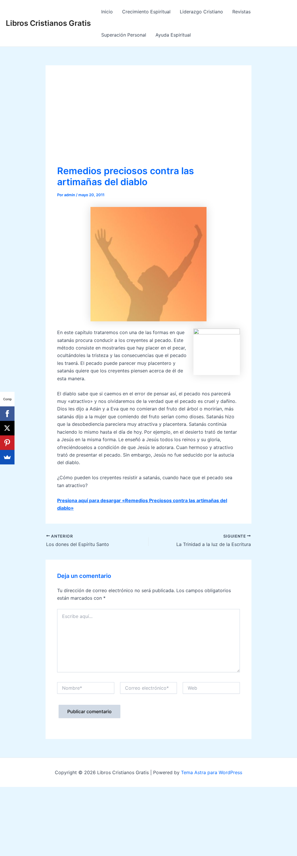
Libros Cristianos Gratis (48, 23)
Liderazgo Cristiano (201, 12)
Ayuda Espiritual (173, 35)
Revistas (241, 12)
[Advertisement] (148, 120)
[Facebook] (7, 413)
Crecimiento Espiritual (146, 12)
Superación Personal (123, 35)
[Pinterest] (7, 442)
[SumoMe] (7, 457)
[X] (7, 428)
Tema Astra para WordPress (211, 772)
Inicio (107, 12)
